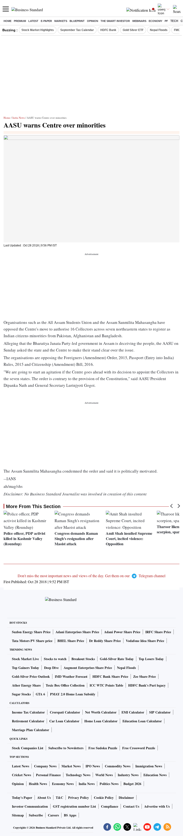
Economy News (63, 783)
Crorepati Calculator (65, 712)
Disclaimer (126, 797)
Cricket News (21, 774)
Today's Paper (22, 797)
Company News (45, 766)
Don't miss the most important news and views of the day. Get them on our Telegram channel (91, 575)
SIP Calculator (160, 712)
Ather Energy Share (26, 685)
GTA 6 (40, 694)
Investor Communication (30, 806)
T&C (59, 797)
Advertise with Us (157, 806)
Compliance (109, 806)
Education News (155, 774)
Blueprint (77, 21)
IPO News (93, 766)
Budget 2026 (132, 783)
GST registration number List (74, 806)
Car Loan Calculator (64, 721)
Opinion (92, 21)
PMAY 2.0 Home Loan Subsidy (72, 694)
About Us (44, 797)
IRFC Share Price (158, 631)
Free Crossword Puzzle (138, 747)
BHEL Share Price (70, 640)
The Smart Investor (115, 21)
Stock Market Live (25, 658)
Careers (53, 815)
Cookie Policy (104, 797)
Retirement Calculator (28, 721)
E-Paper (46, 21)
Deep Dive (51, 667)
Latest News (20, 766)
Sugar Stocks (21, 694)
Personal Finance (48, 774)
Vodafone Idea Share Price (145, 640)
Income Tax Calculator (28, 712)
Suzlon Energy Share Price (31, 631)
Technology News (78, 774)
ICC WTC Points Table (106, 685)
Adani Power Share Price (122, 631)
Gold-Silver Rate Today (117, 658)
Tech (174, 21)
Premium (20, 21)
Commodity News (117, 766)
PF (166, 21)
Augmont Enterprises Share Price (88, 667)
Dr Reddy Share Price (105, 640)
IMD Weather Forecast (71, 676)
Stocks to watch (55, 658)
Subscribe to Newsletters (65, 747)
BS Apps (70, 815)
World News (104, 774)
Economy (155, 21)
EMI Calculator (133, 712)
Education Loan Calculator (142, 721)
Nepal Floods (159, 30)
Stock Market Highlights (37, 30)
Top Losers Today (151, 658)
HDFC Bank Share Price (110, 676)
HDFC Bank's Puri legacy (147, 685)
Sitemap (18, 815)
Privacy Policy (78, 797)
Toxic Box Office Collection (65, 685)
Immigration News (148, 766)
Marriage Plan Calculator (30, 729)
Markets (60, 21)
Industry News (128, 774)
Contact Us (131, 806)
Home (7, 21)
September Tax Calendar (77, 30)
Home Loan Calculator (100, 721)
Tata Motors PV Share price (32, 640)
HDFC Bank (108, 30)
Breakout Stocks (83, 658)
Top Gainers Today (25, 667)
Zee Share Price (144, 676)
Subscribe (36, 815)
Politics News (109, 783)
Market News (71, 766)
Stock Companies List (27, 747)
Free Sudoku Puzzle (102, 747)
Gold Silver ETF (133, 30)
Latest (33, 21)
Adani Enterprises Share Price (77, 631)
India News (18, 117)
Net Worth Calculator (101, 712)
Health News (38, 783)
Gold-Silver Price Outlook (31, 676)
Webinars (139, 21)
